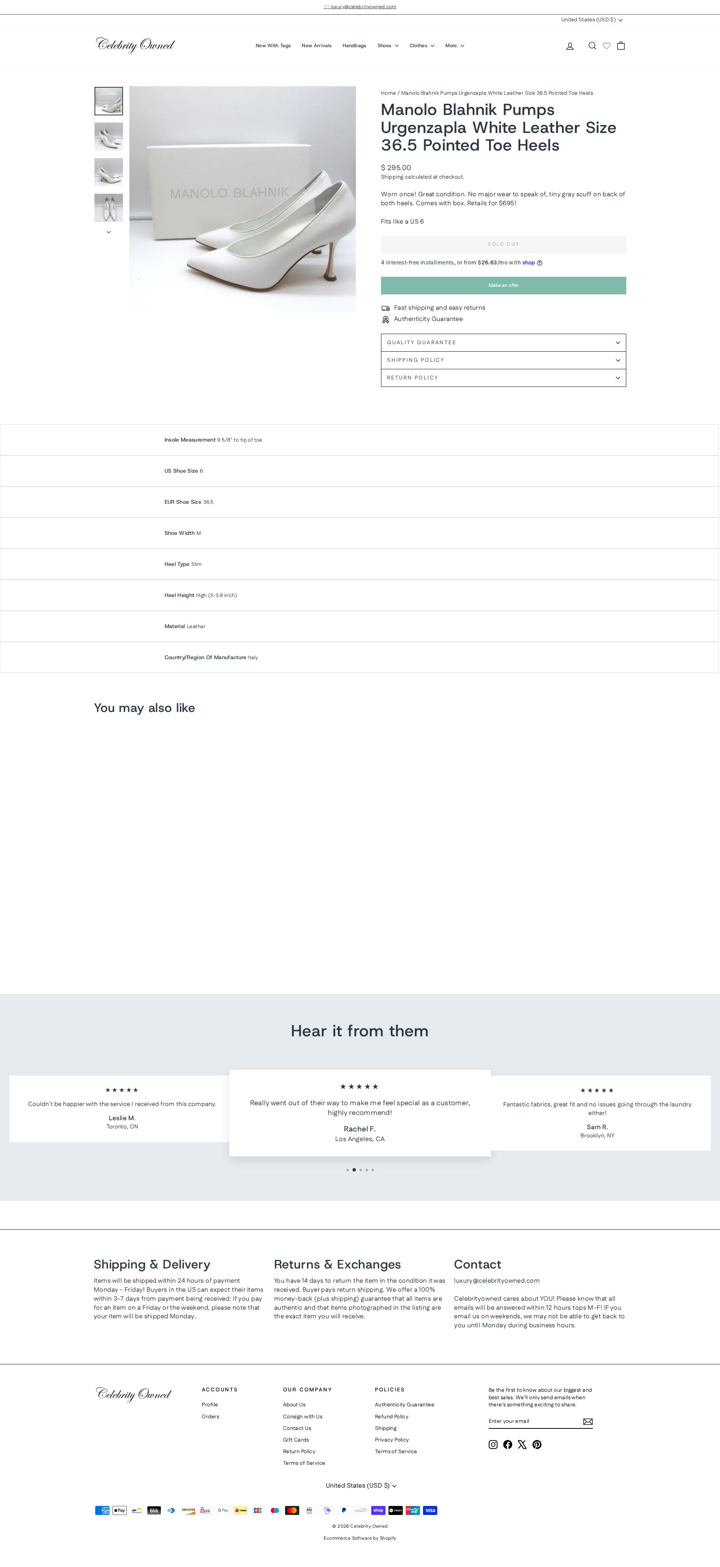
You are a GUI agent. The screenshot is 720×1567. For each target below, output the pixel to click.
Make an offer (504, 288)
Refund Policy (392, 1417)
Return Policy (412, 378)
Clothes (419, 45)
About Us (294, 1405)
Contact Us (297, 1428)
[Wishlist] (606, 45)
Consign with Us (302, 1417)
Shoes (385, 45)
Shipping (392, 177)
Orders (210, 1417)
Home (388, 93)
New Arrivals (317, 45)
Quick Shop (157, 915)
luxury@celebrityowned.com (497, 1280)
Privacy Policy (392, 1440)
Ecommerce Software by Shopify (360, 1538)
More (452, 45)
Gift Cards (296, 1440)
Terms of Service (304, 1463)
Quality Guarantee (422, 342)
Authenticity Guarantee (404, 1405)
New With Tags (273, 45)
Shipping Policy (416, 360)
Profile (210, 1405)
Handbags (354, 45)
